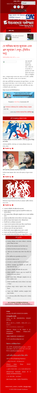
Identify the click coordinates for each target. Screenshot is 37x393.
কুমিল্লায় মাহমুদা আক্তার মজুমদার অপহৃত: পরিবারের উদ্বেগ (16, 220)
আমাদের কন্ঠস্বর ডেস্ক (7, 57)
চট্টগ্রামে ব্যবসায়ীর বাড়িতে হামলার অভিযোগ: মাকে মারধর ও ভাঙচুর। (18, 218)
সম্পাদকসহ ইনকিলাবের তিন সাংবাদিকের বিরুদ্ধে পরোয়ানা (18, 107)
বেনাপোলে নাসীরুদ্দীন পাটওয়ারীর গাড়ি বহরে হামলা (14, 208)
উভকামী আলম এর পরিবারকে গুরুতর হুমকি (12, 222)
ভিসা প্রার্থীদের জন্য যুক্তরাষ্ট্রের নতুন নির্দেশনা (16, 256)
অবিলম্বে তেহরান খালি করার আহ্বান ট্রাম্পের (13, 228)
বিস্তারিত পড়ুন (8, 148)
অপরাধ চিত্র (16, 102)
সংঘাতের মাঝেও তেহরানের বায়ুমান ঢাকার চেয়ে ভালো (14, 226)
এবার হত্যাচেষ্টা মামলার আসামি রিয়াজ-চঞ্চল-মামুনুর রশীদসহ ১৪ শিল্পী (18, 234)
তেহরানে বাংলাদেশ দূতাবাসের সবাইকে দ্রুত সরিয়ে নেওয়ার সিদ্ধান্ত (17, 224)
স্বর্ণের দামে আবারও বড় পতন (13, 259)
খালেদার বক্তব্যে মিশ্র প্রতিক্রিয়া (24, 112)
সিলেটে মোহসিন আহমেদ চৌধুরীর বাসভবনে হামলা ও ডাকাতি (16, 230)
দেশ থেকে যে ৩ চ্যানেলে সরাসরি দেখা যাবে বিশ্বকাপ (17, 262)
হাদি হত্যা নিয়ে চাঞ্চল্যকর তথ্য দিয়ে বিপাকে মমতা (17, 246)
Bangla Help (27, 386)
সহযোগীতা (20, 3)
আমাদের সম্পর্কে (9, 3)
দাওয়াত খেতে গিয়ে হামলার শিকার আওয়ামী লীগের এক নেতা (16, 232)
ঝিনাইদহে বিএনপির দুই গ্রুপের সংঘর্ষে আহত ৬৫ (17, 249)
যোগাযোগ (15, 3)
